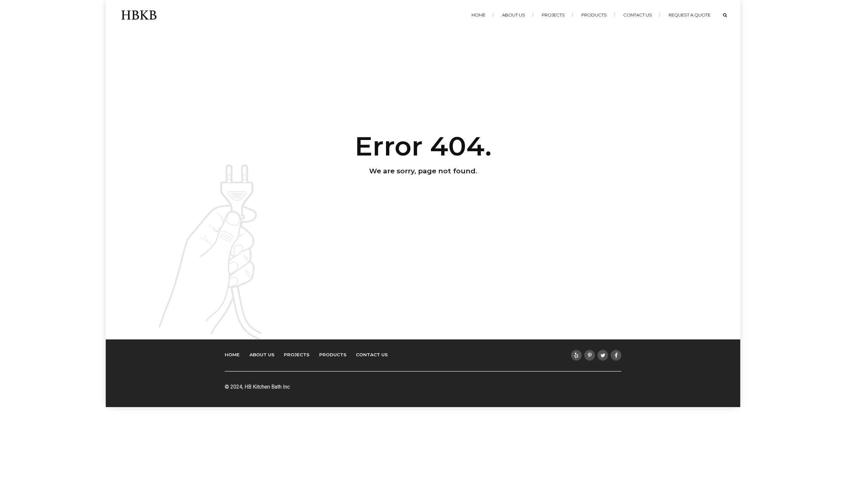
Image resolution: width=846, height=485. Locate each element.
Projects (553, 14)
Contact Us (637, 14)
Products (594, 14)
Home (478, 14)
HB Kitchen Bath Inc (267, 387)
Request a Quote (690, 14)
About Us (513, 14)
